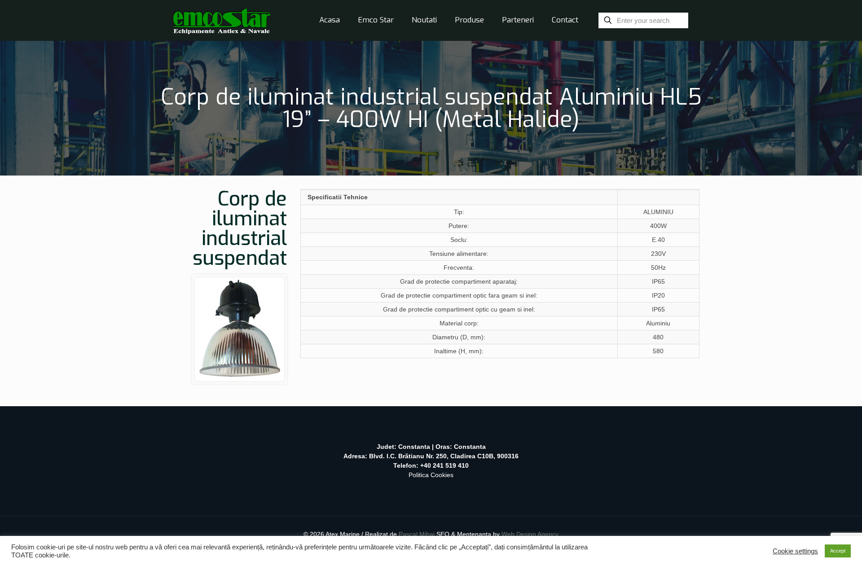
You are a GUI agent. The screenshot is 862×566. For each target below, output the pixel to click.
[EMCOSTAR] (222, 20)
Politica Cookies (431, 474)
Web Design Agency (530, 534)
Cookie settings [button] (795, 551)
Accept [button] (837, 550)
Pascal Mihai (417, 534)
